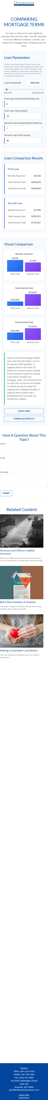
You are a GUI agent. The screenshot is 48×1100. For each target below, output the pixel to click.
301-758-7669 (27, 1074)
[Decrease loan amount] (42, 84)
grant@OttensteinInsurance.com (24, 1090)
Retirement (24, 1098)
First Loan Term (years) (15, 111)
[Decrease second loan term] (42, 142)
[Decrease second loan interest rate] (42, 130)
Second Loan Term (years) (17, 135)
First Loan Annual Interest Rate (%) (21, 99)
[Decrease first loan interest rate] (42, 105)
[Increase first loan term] (42, 115)
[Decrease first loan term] (42, 117)
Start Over (24, 411)
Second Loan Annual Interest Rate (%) (23, 123)
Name (3, 444)
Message (4, 472)
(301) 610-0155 (27, 1071)
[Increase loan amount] (42, 81)
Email (2, 458)
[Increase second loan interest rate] (42, 127)
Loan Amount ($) (12, 83)
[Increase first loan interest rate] (42, 103)
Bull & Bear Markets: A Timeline (18, 602)
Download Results (24, 419)
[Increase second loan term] (42, 139)
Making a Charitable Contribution (19, 650)
